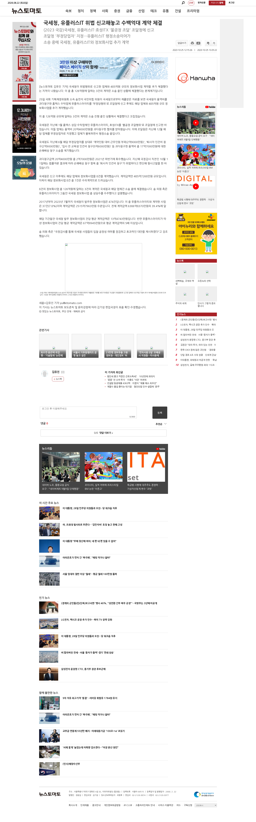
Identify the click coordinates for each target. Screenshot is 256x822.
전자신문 (201, 3)
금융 (129, 11)
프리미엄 (193, 11)
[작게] (214, 43)
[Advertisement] (232, 63)
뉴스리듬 (181, 107)
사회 (105, 11)
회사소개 (73, 805)
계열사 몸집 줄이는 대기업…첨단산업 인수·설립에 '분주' (133, 387)
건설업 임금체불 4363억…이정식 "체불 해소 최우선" (132, 383)
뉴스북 (58, 379)
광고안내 (96, 805)
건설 (178, 11)
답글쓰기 (182, 43)
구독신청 (188, 805)
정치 (81, 11)
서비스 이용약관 (165, 805)
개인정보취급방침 (112, 805)
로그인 (231, 3)
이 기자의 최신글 (114, 372)
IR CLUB (128, 805)
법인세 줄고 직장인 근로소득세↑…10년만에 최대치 (131, 376)
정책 (93, 11)
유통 (166, 11)
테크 (154, 11)
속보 (68, 11)
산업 (141, 11)
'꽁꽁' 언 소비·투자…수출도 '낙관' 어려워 (126, 380)
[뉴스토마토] (26, 10)
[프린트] (192, 43)
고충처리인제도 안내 (145, 805)
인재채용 (84, 805)
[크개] (208, 43)
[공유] (198, 43)
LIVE (191, 3)
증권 (117, 11)
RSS (178, 805)
